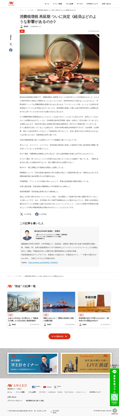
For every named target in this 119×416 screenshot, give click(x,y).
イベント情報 (57, 4)
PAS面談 (59, 392)
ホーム (47, 4)
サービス (80, 4)
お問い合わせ (106, 4)
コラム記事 (69, 4)
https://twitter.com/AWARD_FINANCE (43, 263)
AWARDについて (92, 4)
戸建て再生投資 (68, 392)
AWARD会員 (52, 392)
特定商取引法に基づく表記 (35, 401)
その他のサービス (80, 392)
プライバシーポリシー (14, 401)
